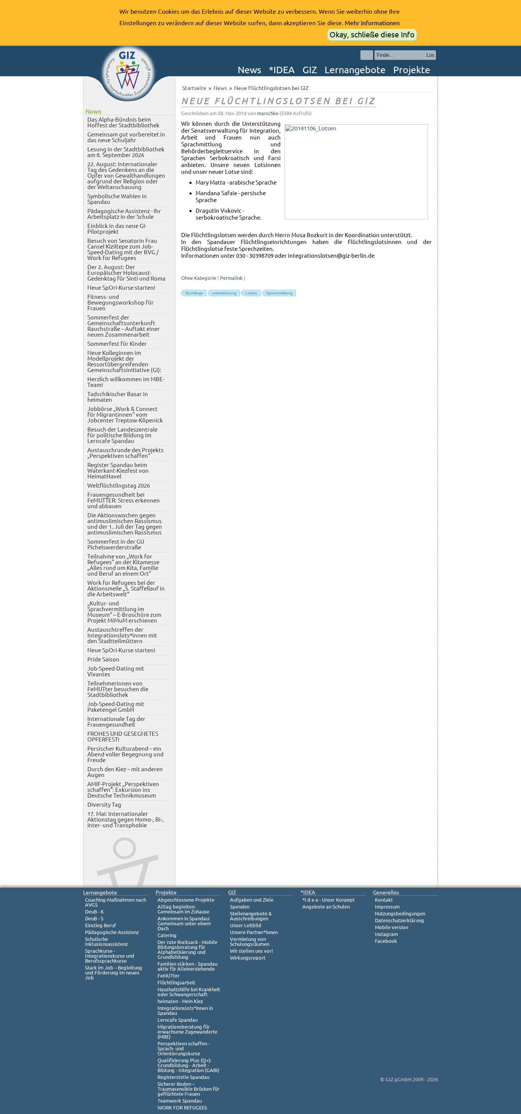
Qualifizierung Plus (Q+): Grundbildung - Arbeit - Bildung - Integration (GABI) (188, 1065)
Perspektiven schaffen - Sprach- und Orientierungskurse (184, 1048)
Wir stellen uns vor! (251, 950)
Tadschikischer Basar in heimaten (117, 397)
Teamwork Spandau (180, 1100)
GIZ (309, 69)
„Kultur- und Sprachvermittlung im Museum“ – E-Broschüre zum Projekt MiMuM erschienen (124, 611)
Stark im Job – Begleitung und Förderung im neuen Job (113, 972)
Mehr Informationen (372, 22)
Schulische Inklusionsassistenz (106, 941)
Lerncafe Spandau (178, 1020)
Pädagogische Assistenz (112, 932)
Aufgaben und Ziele (251, 899)
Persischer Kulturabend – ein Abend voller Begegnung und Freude (125, 754)
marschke (267, 113)
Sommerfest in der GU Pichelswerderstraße (115, 544)
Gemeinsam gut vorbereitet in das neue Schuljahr (126, 137)
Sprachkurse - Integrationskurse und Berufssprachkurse (109, 955)
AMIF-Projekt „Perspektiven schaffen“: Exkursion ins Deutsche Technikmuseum (123, 789)
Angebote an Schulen (326, 906)
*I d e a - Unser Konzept (328, 899)
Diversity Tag (104, 804)
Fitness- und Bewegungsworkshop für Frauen (120, 302)
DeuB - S (94, 918)
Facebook (386, 941)
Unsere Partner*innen (254, 932)
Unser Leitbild (245, 925)
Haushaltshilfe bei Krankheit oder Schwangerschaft (189, 992)
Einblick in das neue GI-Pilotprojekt (116, 228)
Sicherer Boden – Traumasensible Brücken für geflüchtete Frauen (188, 1088)
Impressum (387, 906)
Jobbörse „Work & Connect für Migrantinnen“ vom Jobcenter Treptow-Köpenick (125, 414)
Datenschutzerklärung (399, 920)
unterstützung (222, 293)
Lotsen (249, 293)
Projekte (411, 69)
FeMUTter (169, 975)
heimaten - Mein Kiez (180, 1001)
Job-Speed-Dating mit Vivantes (115, 671)
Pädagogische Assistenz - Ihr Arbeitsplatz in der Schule (124, 214)
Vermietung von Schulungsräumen (249, 941)
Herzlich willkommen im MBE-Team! (125, 382)
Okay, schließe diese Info (372, 34)
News (249, 69)
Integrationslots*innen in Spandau (185, 1010)
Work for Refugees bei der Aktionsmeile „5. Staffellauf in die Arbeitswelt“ (126, 588)
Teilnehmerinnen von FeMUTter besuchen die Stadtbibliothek (117, 689)
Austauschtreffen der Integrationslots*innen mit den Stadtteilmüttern (122, 635)
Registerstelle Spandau (183, 1077)
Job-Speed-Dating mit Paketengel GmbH (115, 707)
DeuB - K (94, 911)
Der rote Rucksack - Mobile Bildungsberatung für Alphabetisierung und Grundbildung (187, 949)
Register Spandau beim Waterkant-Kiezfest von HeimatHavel (118, 470)
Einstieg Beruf (100, 925)
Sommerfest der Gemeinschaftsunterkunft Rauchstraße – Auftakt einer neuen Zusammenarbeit (123, 326)
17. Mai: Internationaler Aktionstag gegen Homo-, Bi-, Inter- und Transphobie (125, 819)
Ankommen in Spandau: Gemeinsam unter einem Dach (184, 923)
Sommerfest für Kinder (117, 344)
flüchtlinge (192, 293)
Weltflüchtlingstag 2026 (118, 485)
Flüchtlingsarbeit (176, 982)
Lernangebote (355, 69)
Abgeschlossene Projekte (186, 899)
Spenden (239, 906)
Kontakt (384, 899)
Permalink (231, 278)
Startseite (194, 88)
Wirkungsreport (247, 957)
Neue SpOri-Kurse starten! (121, 288)
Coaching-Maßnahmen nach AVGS (115, 902)
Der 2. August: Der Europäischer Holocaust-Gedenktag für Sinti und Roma (126, 272)
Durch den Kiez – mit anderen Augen (125, 772)
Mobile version (391, 927)
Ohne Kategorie (198, 278)
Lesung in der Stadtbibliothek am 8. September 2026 (125, 152)
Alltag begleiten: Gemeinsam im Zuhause (183, 909)
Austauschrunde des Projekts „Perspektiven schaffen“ (125, 453)
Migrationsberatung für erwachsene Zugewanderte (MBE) (187, 1031)
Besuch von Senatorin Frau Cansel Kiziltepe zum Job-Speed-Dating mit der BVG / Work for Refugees (123, 249)
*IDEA (282, 69)
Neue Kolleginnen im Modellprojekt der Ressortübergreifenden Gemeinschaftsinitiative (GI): (124, 361)
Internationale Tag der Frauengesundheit (116, 721)
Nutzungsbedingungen (400, 913)
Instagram (386, 934)
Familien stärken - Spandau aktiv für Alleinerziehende (187, 966)
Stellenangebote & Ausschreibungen (251, 916)
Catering (167, 935)
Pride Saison (103, 659)
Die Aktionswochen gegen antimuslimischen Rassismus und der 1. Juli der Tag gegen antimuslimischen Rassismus (124, 523)
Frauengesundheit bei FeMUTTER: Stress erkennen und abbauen (123, 500)
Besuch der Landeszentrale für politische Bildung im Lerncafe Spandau (122, 435)
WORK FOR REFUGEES (182, 1107)
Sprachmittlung (278, 293)
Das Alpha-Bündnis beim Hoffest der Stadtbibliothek (123, 122)
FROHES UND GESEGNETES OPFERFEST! (122, 736)
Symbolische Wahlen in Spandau (117, 199)
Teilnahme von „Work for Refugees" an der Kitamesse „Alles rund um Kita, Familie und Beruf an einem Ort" (123, 565)
